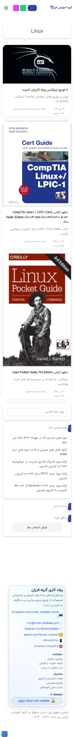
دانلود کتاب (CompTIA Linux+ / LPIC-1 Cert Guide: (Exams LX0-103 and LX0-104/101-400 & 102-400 (37, 217)
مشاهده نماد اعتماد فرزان (33, 701)
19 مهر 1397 (59, 108)
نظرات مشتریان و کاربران (50, 678)
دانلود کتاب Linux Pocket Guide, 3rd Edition (40, 372)
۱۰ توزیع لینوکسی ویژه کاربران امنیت (45, 90)
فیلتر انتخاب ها (37, 528)
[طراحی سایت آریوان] (4, 734)
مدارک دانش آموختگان (51, 687)
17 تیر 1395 (59, 391)
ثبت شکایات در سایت (52, 668)
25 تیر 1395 (58, 241)
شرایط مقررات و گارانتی (51, 663)
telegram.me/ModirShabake (41, 629)
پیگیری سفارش (55, 659)
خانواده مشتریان (55, 683)
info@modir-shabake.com (43, 623)
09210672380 (51, 640)
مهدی (27, 241)
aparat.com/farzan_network (41, 635)
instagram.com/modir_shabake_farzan (35, 614)
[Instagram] (16, 8)
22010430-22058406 (46, 646)
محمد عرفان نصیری (22, 108)
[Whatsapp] (23, 8)
